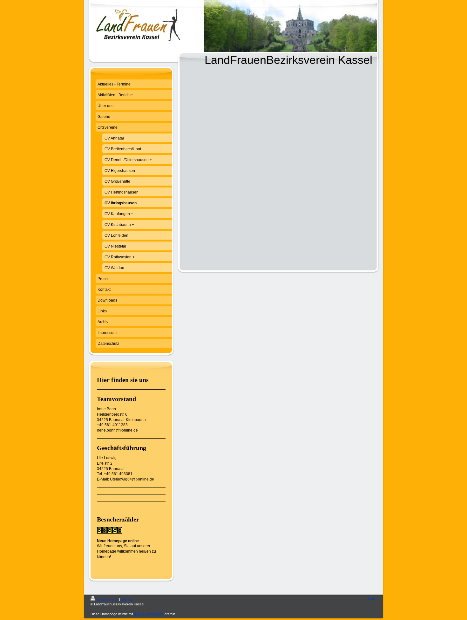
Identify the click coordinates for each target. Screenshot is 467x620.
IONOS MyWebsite (149, 614)
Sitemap (127, 599)
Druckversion (107, 599)
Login (372, 598)
